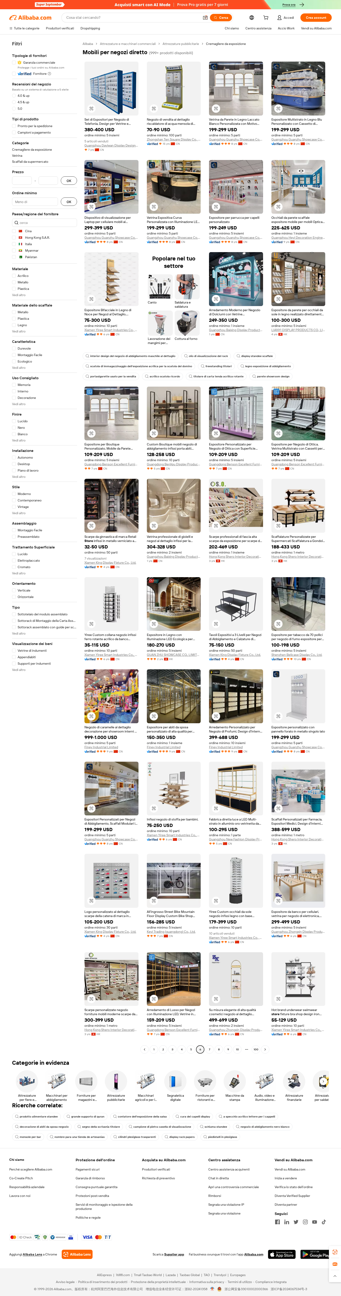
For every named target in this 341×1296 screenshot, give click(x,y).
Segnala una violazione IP (226, 1204)
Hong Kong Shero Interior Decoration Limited (236, 556)
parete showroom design (273, 376)
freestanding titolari (219, 366)
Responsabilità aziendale (27, 1187)
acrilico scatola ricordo (165, 376)
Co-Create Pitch (21, 1178)
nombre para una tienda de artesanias (80, 1137)
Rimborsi (214, 1196)
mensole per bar (30, 1137)
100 (256, 1049)
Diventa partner (286, 1204)
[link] (335, 1252)
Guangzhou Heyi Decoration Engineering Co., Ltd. (298, 237)
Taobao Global (190, 1275)
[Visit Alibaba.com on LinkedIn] (287, 1222)
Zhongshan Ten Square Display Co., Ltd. (174, 139)
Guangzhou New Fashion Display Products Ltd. (236, 839)
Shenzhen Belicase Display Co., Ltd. (296, 655)
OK (69, 181)
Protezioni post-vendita (92, 1196)
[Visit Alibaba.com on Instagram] (305, 1222)
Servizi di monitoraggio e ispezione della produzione (104, 1207)
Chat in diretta (218, 1178)
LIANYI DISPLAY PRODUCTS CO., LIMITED (298, 330)
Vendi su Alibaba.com (290, 1169)
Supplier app (174, 1254)
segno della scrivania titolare (101, 1126)
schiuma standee (216, 1126)
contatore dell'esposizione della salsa (142, 1116)
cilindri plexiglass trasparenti (137, 1137)
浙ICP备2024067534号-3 (289, 1289)
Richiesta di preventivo (158, 1178)
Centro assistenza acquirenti (229, 1169)
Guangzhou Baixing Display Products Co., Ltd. (236, 330)
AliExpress (104, 1275)
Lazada (171, 1275)
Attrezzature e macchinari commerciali (128, 44)
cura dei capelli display (195, 1116)
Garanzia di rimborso (90, 1178)
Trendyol (220, 1275)
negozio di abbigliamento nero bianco (265, 1126)
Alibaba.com (253, 1254)
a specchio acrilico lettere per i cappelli (249, 1116)
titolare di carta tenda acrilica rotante (218, 376)
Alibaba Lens (32, 1254)
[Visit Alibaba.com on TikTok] (324, 1222)
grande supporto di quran (87, 1116)
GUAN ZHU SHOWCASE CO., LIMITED (174, 655)
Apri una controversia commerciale (233, 1187)
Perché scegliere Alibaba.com (30, 1169)
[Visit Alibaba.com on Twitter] (296, 1222)
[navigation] (44, 547)
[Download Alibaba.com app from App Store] (282, 1254)
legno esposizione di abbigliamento (268, 366)
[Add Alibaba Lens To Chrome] (77, 1254)
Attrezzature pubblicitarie (181, 44)
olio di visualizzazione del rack (208, 356)
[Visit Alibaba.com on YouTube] (314, 1222)
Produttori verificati (156, 1169)
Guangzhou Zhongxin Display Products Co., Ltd (298, 931)
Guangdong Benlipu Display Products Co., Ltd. (174, 464)
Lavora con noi (19, 1196)
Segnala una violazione (224, 1213)
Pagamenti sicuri (88, 1169)
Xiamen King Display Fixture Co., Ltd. (110, 562)
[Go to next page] (265, 1049)
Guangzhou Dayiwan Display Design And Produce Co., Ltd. (111, 145)
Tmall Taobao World (148, 1275)
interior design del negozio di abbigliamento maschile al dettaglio (132, 356)
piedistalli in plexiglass (222, 1137)
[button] (205, 17)
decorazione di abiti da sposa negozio (44, 1126)
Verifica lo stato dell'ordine (294, 1187)
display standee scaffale (257, 356)
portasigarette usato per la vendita (113, 376)
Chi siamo (16, 1159)
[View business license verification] (212, 1289)
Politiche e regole (88, 1217)
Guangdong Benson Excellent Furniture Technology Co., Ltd (111, 464)
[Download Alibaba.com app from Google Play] (316, 1254)
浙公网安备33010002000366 (246, 1289)
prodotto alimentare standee (39, 1116)
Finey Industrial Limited (101, 747)
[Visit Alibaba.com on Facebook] (277, 1222)
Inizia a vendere (286, 1178)
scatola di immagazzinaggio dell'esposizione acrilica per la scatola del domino (141, 366)
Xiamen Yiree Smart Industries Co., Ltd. (111, 330)
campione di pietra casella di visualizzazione (162, 1126)
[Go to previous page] (144, 1049)
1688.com (123, 1275)
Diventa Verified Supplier (292, 1196)
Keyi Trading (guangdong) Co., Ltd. (171, 931)
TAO (207, 1275)
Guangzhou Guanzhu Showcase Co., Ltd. (236, 139)
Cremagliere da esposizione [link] (226, 44)
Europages (238, 1275)
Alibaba (88, 44)
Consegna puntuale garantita (96, 1187)
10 (237, 1049)
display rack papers (182, 1137)
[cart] (266, 18)
